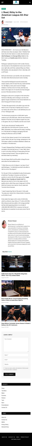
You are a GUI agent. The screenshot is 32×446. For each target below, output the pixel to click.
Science (3, 397)
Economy (4, 395)
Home (3, 388)
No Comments (25, 21)
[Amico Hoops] (16, 2)
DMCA (3, 422)
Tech (3, 400)
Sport (3, 402)
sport (3, 8)
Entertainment (5, 405)
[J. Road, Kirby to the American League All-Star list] (16, 36)
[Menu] (2, 2)
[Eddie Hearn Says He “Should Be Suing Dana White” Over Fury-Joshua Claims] (16, 263)
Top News (4, 390)
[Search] (30, 2)
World (3, 393)
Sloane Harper (9, 21)
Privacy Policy (5, 424)
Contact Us (4, 407)
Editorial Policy (5, 427)
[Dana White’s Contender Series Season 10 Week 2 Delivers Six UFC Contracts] (16, 313)
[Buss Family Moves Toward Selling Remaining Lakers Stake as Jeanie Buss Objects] (16, 288)
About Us (4, 417)
